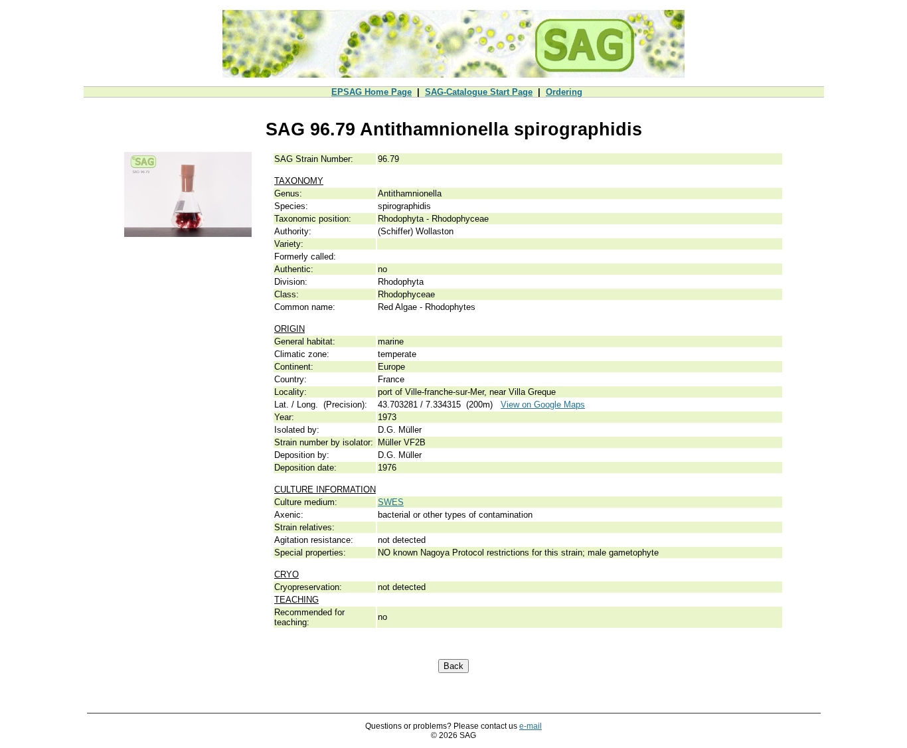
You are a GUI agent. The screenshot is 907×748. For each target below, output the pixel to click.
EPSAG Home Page (371, 92)
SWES (391, 502)
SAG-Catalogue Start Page (479, 92)
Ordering (564, 92)
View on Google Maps (543, 405)
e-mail (530, 726)
